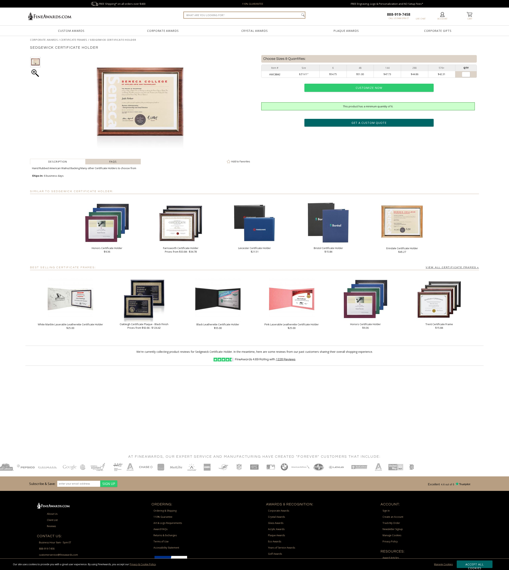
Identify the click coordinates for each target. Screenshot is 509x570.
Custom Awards (71, 31)
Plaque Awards (346, 31)
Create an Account (393, 517)
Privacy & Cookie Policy (143, 564)
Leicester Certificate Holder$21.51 (254, 249)
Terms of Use (161, 541)
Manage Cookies (443, 564)
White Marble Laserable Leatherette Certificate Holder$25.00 (70, 326)
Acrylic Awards (276, 529)
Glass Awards (275, 523)
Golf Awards (275, 553)
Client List (52, 520)
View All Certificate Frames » (452, 267)
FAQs (113, 161)
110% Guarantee (162, 517)
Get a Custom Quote (369, 123)
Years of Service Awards (281, 547)
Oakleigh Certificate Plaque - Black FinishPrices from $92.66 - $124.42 (144, 326)
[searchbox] (244, 15)
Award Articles (391, 557)
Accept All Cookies (474, 565)
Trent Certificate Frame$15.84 (439, 326)
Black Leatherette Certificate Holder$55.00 (217, 326)
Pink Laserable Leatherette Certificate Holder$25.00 (291, 326)
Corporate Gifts (438, 31)
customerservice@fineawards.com (58, 554)
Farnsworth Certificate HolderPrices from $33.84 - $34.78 (180, 249)
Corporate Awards (163, 31)
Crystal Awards (254, 31)
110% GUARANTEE (252, 4)
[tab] (57, 161)
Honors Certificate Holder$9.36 (107, 249)
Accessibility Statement (166, 547)
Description (57, 161)
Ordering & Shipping (165, 510)
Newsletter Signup (393, 529)
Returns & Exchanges (165, 535)
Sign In (386, 510)
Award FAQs (160, 529)
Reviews (285, 359)
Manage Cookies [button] (392, 535)
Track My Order (391, 523)
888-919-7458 (398, 14)
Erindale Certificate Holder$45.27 (402, 250)
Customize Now (369, 88)
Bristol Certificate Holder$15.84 (328, 249)
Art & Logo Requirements (167, 523)
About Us (52, 514)
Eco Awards (274, 541)
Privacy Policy (390, 541)
